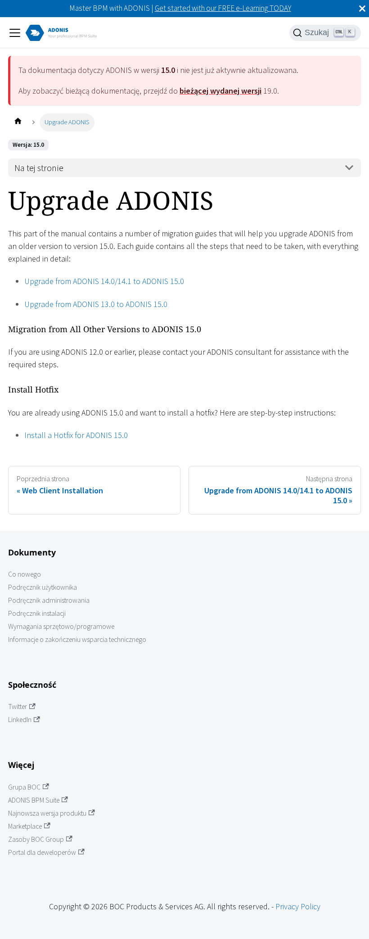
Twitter (17, 706)
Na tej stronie (38, 168)
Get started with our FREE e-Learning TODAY (223, 8)
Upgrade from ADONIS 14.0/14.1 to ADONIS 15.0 (104, 281)
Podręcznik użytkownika (42, 587)
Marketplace (25, 826)
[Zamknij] (362, 8)
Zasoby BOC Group (36, 839)
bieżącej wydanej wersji (220, 91)
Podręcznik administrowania (49, 600)
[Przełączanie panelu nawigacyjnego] (15, 33)
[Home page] (17, 122)
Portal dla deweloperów (42, 852)
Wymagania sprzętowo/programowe (61, 626)
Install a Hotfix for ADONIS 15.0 (76, 435)
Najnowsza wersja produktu (47, 813)
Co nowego (24, 574)
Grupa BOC (24, 787)
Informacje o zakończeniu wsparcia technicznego (77, 639)
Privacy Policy (297, 906)
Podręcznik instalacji (37, 613)
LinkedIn (20, 719)
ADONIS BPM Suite (33, 800)
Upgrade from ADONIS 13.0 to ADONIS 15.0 (95, 304)
